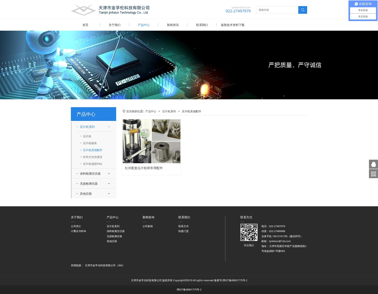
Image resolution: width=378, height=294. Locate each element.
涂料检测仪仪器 (90, 173)
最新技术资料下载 (233, 25)
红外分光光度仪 (92, 157)
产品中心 (144, 25)
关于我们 (114, 25)
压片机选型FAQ (92, 164)
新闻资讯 (173, 25)
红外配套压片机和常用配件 (144, 168)
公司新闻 (148, 226)
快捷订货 (183, 231)
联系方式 (183, 226)
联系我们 (202, 25)
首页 (85, 25)
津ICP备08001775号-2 (234, 280)
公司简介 (76, 226)
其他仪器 (86, 193)
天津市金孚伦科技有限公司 (100, 265)
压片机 (87, 136)
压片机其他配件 (92, 150)
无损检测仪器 (89, 183)
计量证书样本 (78, 231)
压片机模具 (90, 143)
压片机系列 (87, 127)
